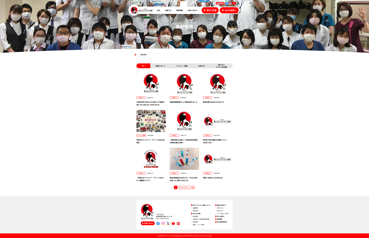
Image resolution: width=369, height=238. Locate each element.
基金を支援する (221, 205)
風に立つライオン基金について (201, 205)
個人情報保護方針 (222, 222)
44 (193, 187)
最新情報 (179, 10)
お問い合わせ (192, 10)
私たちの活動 (196, 213)
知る (158, 10)
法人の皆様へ (221, 216)
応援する (168, 10)
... (188, 187)
